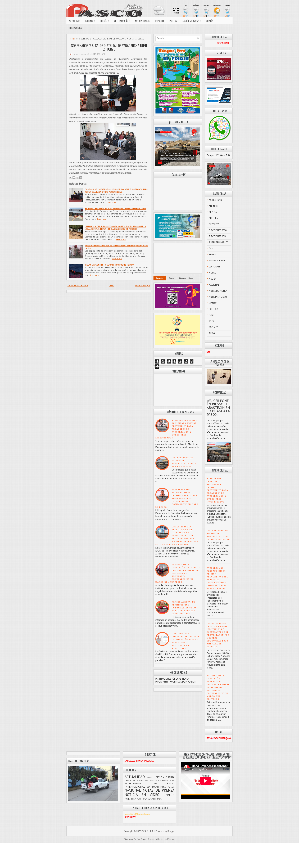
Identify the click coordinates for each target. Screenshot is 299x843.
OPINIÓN (209, 21)
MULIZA (212, 278)
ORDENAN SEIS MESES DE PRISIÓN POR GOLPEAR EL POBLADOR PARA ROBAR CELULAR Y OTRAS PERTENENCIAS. (116, 190)
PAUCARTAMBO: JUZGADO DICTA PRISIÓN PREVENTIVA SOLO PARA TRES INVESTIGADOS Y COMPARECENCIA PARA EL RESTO (176, 498)
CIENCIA (213, 212)
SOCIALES (213, 327)
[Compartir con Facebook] (80, 177)
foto (211, 248)
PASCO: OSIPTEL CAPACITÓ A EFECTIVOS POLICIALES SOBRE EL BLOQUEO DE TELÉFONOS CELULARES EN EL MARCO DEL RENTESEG (177, 573)
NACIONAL (214, 284)
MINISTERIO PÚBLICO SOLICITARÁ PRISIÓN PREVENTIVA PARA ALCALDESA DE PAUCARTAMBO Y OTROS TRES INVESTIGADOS (176, 429)
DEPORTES (159, 21)
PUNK (211, 315)
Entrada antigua (142, 285)
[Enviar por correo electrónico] (71, 177)
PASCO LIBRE (148, 831)
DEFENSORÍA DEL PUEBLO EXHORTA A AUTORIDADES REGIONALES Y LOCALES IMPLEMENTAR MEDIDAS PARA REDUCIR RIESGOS (115, 227)
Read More (111, 202)
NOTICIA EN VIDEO (142, 21)
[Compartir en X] (77, 177)
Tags (171, 278)
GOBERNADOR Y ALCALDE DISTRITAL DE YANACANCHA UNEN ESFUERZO (109, 47)
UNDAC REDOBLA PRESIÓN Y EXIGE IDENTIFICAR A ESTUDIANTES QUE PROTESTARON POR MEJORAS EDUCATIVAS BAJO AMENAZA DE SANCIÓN (176, 535)
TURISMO (90, 21)
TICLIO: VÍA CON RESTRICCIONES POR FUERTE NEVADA (109, 264)
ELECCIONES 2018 (217, 236)
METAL (212, 272)
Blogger (171, 831)
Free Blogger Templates (147, 839)
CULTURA (213, 218)
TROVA (212, 333)
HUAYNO (213, 254)
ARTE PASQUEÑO (122, 21)
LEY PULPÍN (214, 266)
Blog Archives (186, 278)
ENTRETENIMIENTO (218, 242)
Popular (160, 278)
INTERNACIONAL (75, 27)
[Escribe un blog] (74, 177)
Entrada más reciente (77, 285)
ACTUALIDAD (74, 21)
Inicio (111, 285)
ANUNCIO (213, 206)
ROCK (211, 321)
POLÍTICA (173, 21)
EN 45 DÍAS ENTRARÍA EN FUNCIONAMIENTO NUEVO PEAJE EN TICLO (115, 208)
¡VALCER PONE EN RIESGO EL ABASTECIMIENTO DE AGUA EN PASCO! (218, 407)
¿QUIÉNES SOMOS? (192, 21)
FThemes (171, 839)
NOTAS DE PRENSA (218, 290)
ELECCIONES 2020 (217, 230)
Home (72, 38)
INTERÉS (104, 21)
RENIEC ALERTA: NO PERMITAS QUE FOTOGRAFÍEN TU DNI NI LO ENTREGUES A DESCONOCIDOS (185, 608)
